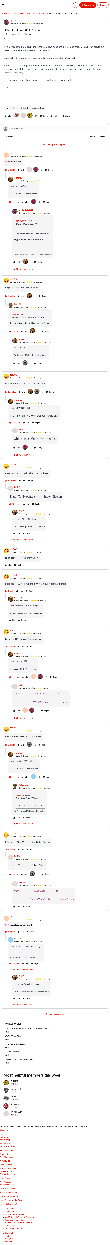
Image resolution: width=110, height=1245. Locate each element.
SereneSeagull (16, 1105)
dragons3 (18, 178)
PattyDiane (18, 304)
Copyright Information (14, 1220)
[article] (55, 162)
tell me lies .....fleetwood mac (33, 108)
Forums (13, 13)
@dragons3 (22, 221)
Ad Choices (10, 1226)
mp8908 (22, 685)
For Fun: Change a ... (13, 1052)
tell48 (12, 154)
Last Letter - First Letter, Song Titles (19, 1060)
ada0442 (13, 279)
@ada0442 (16, 314)
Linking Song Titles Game (15, 1044)
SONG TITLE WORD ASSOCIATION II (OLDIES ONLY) (27, 1029)
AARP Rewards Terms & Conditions (19, 1217)
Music (41, 13)
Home (4, 13)
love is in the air (11, 108)
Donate (3, 1134)
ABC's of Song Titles (13, 1036)
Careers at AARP (7, 1171)
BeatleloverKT (16, 1089)
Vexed (13, 1097)
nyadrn (13, 21)
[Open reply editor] (55, 128)
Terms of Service (12, 1212)
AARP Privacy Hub (13, 1209)
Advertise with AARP (8, 1169)
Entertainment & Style (28, 13)
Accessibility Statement (14, 1214)
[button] (3, 6)
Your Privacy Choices (14, 1229)
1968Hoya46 (16, 1112)
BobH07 (14, 1081)
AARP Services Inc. (7, 1182)
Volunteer (4, 1137)
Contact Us (4, 1154)
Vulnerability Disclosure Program (18, 1223)
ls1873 (21, 429)
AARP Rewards (6, 1144)
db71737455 (19, 938)
